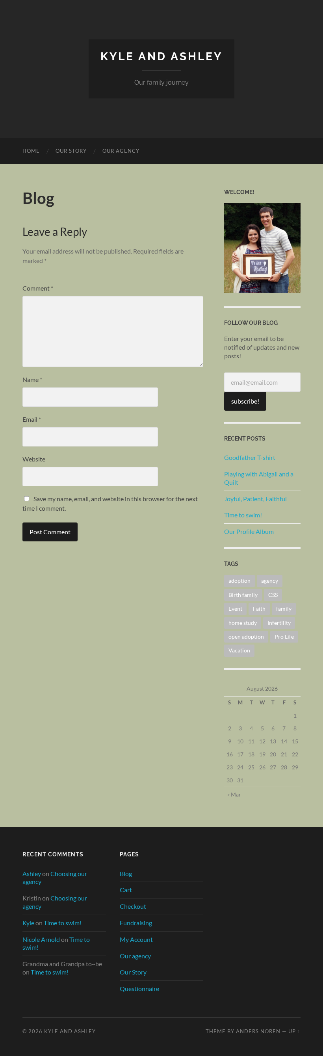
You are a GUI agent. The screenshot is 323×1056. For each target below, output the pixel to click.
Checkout (133, 906)
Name (32, 379)
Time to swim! (243, 515)
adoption (239, 580)
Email (31, 419)
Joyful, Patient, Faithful (255, 498)
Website (33, 459)
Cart (126, 889)
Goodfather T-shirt (249, 457)
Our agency (120, 151)
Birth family (243, 594)
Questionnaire (139, 988)
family (283, 608)
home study (242, 622)
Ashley (31, 873)
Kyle (28, 922)
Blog (126, 873)
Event (235, 608)
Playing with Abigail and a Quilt (258, 478)
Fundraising (136, 922)
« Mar (234, 794)
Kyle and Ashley (161, 56)
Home (31, 151)
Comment (37, 288)
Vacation (239, 650)
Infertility (279, 622)
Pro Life (284, 636)
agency (269, 580)
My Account (136, 939)
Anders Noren (258, 1031)
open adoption (246, 636)
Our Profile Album (249, 531)
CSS (273, 594)
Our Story (71, 151)
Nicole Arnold (41, 939)
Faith (259, 608)
